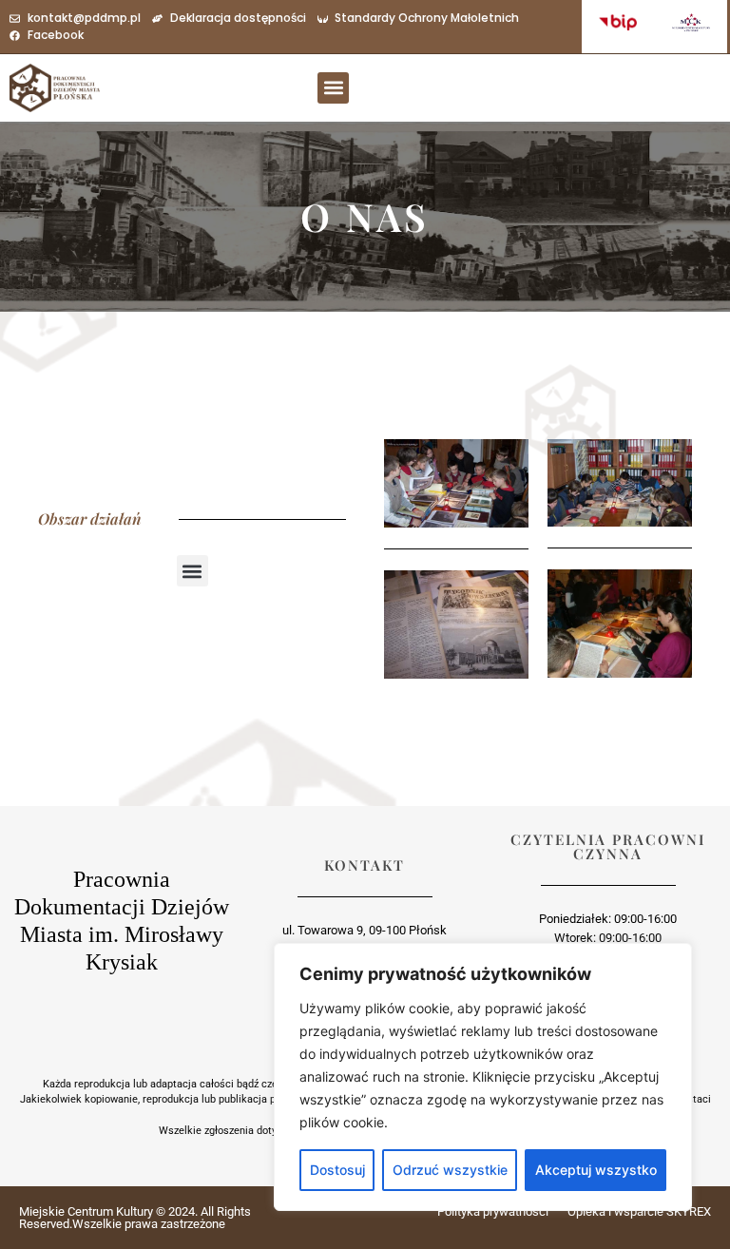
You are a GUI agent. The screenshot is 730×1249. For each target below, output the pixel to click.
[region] (483, 1077)
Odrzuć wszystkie (450, 1170)
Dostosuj (337, 1170)
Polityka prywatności (492, 1211)
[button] (333, 88)
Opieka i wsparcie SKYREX (639, 1211)
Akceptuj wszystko (596, 1170)
